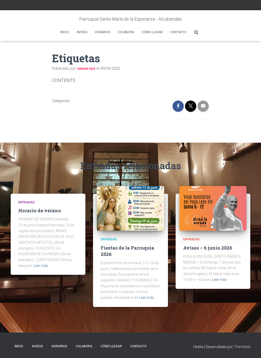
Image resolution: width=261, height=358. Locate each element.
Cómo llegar (152, 32)
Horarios (102, 32)
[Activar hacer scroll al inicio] (250, 347)
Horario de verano (39, 210)
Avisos (82, 32)
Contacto (178, 32)
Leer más (40, 266)
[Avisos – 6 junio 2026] (212, 208)
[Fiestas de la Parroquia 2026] (130, 208)
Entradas (26, 202)
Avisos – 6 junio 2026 (207, 248)
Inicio (64, 32)
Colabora (126, 32)
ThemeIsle (242, 347)
